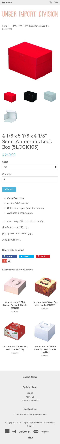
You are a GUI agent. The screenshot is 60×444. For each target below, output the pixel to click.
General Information (30, 400)
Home (4, 26)
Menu (9, 2)
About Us (30, 396)
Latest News (30, 377)
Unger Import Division (33, 422)
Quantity (6, 174)
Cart (55, 2)
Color (5, 161)
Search (30, 392)
